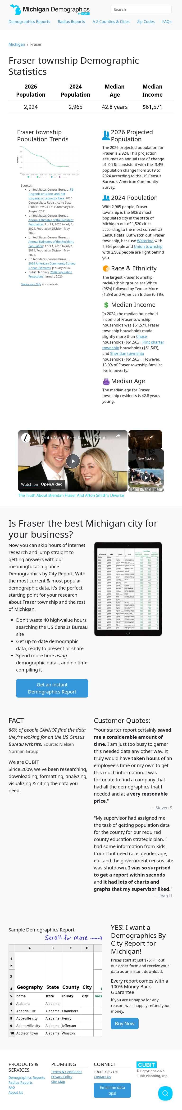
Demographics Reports (29, 21)
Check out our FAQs (31, 284)
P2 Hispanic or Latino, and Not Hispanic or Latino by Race (50, 194)
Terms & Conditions (66, 1072)
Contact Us (102, 1076)
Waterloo (145, 240)
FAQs (167, 21)
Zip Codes (146, 21)
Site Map (58, 1081)
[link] (26, 438)
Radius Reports (71, 21)
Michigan (17, 44)
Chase (141, 336)
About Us (16, 1092)
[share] (118, 435)
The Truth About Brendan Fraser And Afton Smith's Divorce (72, 437)
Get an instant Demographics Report (52, 688)
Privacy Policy (61, 1076)
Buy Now (125, 1023)
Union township (148, 246)
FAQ (12, 1087)
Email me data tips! (112, 1090)
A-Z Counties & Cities (111, 21)
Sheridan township (127, 353)
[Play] (146, 477)
